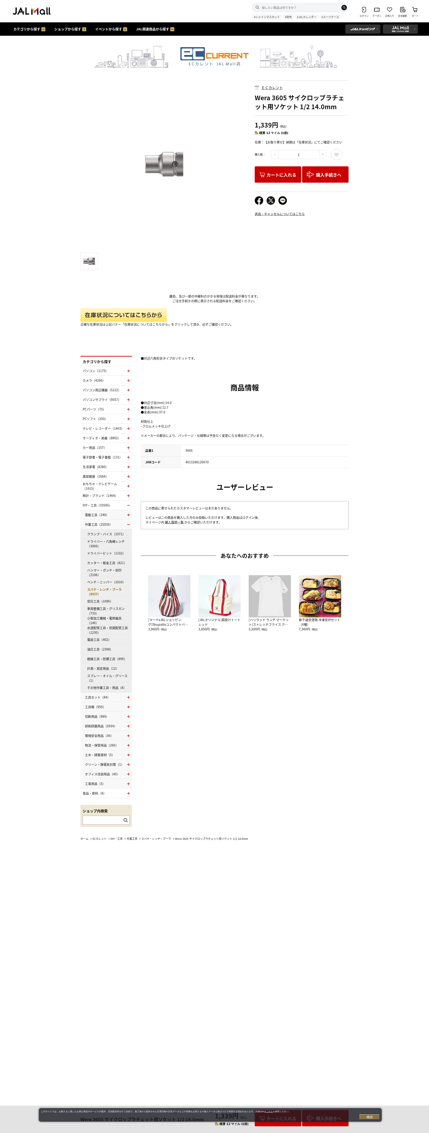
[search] (344, 7)
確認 (369, 1117)
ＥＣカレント (272, 87)
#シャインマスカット (267, 17)
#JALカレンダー (306, 17)
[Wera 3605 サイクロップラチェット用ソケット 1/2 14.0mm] (164, 164)
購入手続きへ (328, 175)
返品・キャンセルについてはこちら (280, 213)
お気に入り (336, 154)
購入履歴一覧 (174, 522)
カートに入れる (281, 175)
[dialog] (210, 1115)
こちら (269, 1111)
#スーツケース (330, 17)
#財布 (288, 17)
